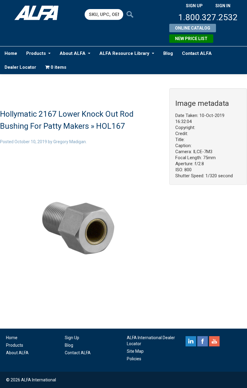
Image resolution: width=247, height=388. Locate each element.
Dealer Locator (20, 67)
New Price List (191, 38)
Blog (168, 53)
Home (11, 53)
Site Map (135, 351)
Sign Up (72, 337)
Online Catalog (192, 28)
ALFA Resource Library (124, 53)
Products (36, 53)
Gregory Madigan (69, 141)
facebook (202, 341)
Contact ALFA (197, 53)
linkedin (191, 341)
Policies (134, 358)
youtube (214, 341)
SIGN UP (194, 5)
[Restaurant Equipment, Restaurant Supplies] (39, 13)
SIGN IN (222, 5)
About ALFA (73, 53)
